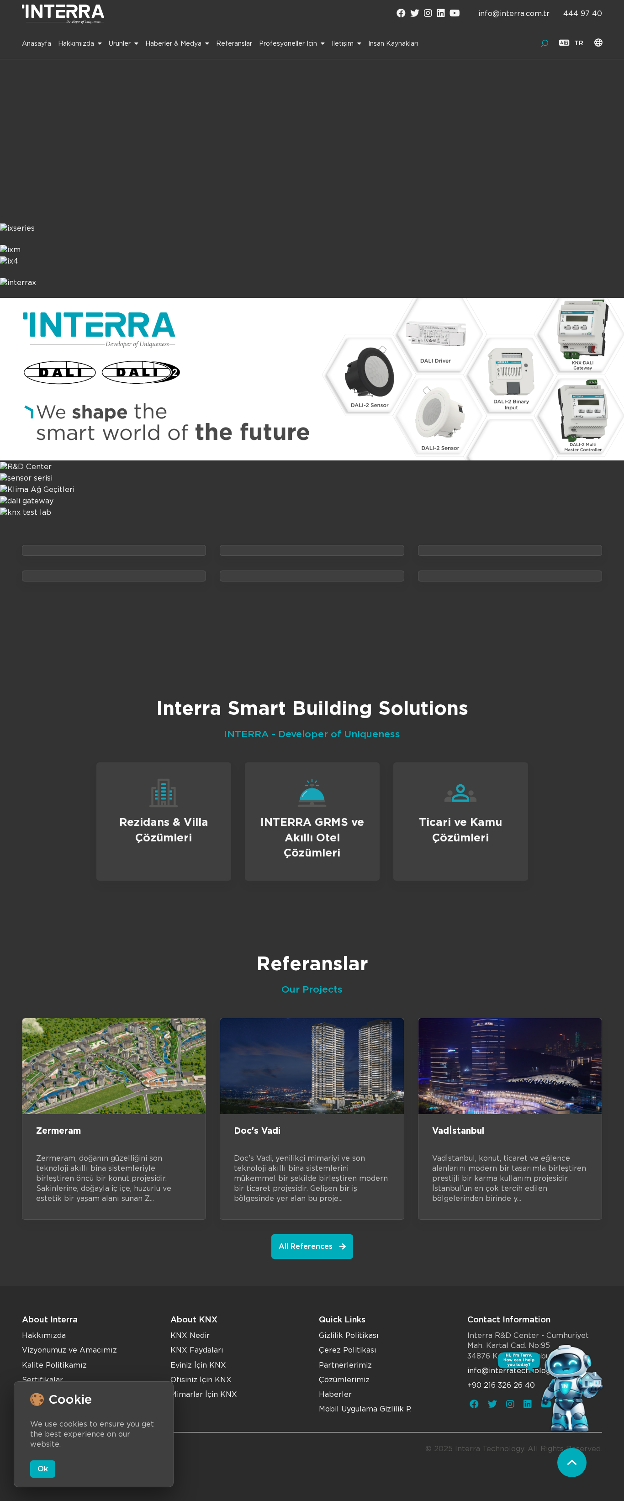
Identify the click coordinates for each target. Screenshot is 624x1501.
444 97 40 (582, 13)
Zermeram (58, 1131)
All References (306, 1246)
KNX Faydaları (196, 1350)
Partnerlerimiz (345, 1365)
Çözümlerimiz (344, 1379)
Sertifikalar (42, 1379)
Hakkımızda (76, 43)
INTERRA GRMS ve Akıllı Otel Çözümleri (312, 837)
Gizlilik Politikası (349, 1335)
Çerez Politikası (347, 1350)
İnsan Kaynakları (393, 43)
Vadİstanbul (458, 1131)
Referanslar (234, 43)
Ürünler (120, 43)
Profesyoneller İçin (288, 43)
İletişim (343, 43)
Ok (42, 1468)
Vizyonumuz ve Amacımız (69, 1350)
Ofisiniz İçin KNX (201, 1379)
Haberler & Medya (173, 43)
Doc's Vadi (257, 1131)
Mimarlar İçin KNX (203, 1394)
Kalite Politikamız (54, 1365)
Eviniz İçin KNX (198, 1365)
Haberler (335, 1394)
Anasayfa (36, 43)
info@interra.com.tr (514, 13)
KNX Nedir (190, 1335)
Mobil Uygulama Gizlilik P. (365, 1409)
